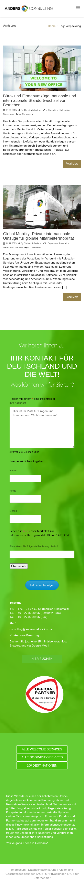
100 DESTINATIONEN (42, 765)
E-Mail (13, 511)
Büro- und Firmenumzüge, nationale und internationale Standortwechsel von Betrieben (39, 100)
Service (19, 247)
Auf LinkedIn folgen (42, 585)
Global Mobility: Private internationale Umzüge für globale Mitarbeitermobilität (38, 235)
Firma (13, 490)
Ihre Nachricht (18, 403)
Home (52, 26)
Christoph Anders (32, 110)
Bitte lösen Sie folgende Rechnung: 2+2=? (35, 546)
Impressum (18, 869)
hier (25, 531)
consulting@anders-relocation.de (31, 629)
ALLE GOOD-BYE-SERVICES (42, 757)
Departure (53, 243)
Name (13, 470)
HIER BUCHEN (42, 658)
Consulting (53, 110)
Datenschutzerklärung (42, 869)
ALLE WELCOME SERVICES (42, 749)
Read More (71, 163)
